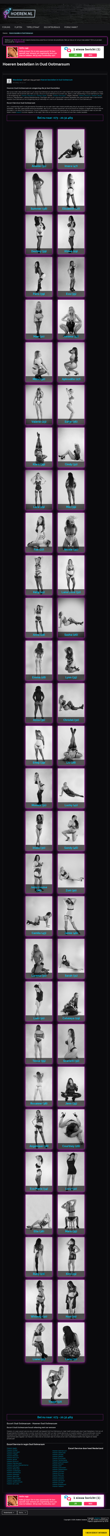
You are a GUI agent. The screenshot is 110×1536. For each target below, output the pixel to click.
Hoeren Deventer (58, 1481)
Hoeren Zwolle (57, 1483)
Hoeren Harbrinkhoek (15, 1482)
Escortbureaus (52, 27)
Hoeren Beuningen (14, 1478)
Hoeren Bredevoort (59, 1484)
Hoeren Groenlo (58, 1479)
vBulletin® (97, 1518)
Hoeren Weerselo (13, 1469)
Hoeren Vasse (96, 95)
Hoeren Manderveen (14, 1463)
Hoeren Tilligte (12, 1454)
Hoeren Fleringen (13, 1467)
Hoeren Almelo (57, 1454)
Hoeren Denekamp (14, 1472)
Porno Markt (71, 27)
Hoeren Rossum (13, 1461)
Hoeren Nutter (12, 1450)
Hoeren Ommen (58, 1471)
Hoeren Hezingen (59, 95)
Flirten (18, 27)
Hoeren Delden (57, 1456)
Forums (6, 27)
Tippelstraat (33, 27)
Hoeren (5, 33)
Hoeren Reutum (85, 95)
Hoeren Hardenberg (59, 1460)
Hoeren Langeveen (14, 1480)
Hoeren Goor (57, 1466)
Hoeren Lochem (58, 1477)
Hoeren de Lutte (13, 1484)
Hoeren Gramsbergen (60, 1462)
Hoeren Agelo (42, 95)
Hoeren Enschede (58, 1458)
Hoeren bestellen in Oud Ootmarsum (21, 33)
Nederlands (8, 1513)
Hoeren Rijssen (58, 1464)
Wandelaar (18, 80)
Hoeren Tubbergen (14, 1471)
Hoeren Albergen (13, 1474)
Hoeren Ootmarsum (28, 95)
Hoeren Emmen (58, 1473)
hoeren (18, 112)
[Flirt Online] (55, 58)
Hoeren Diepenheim (59, 1469)
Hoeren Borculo (58, 1475)
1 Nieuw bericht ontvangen (96, 1532)
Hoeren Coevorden (59, 1468)
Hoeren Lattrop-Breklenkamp (17, 1465)
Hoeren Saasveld (13, 1476)
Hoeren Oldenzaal (58, 1453)
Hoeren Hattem (58, 1486)
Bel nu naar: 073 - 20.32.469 (55, 117)
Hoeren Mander (12, 1456)
